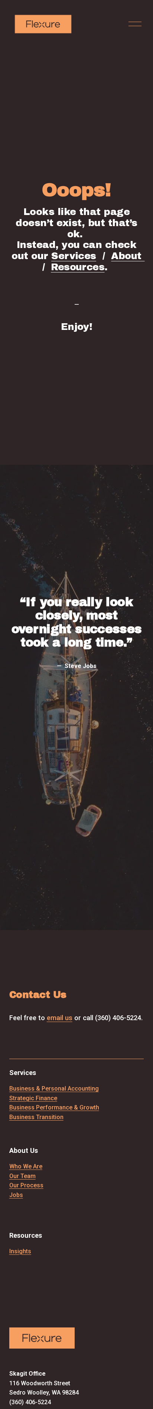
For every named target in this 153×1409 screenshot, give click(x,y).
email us (59, 1018)
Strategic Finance (33, 1098)
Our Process (26, 1185)
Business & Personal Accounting (54, 1088)
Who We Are (25, 1166)
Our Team (22, 1176)
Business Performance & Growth (54, 1107)
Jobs (16, 1194)
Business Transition (36, 1117)
